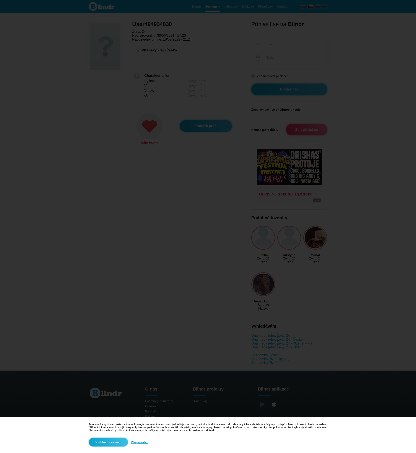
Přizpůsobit (139, 442)
